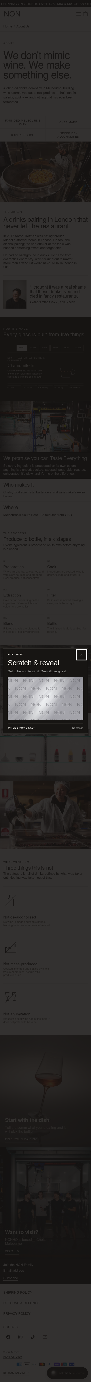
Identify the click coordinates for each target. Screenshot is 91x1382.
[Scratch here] (45, 698)
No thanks (77, 728)
